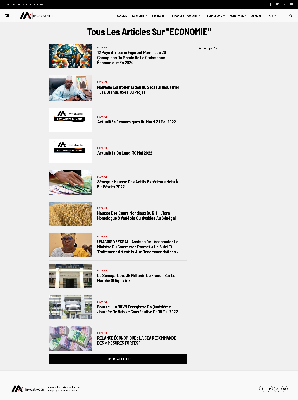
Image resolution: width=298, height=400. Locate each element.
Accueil (122, 15)
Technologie (213, 15)
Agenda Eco (13, 4)
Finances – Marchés (185, 15)
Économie (138, 15)
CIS (271, 15)
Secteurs (158, 15)
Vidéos (27, 4)
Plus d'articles (118, 359)
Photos (38, 4)
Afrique (256, 15)
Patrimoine (237, 15)
